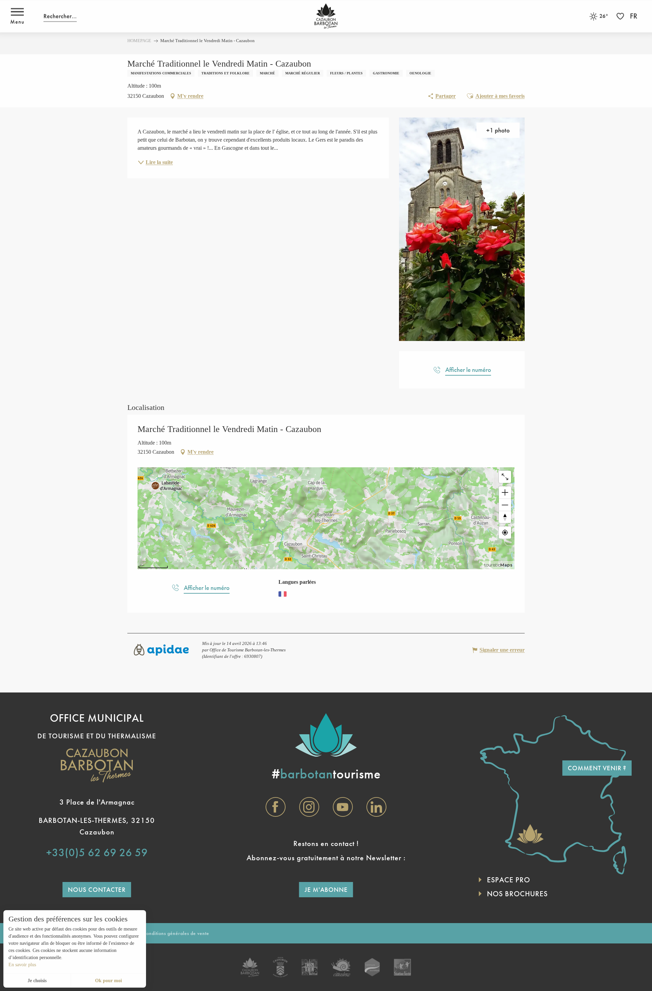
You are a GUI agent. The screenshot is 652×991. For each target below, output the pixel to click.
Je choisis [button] (37, 980)
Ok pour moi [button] (108, 980)
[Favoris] (621, 16)
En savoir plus (22, 964)
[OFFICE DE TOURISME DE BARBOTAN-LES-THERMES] (325, 16)
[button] (60, 16)
